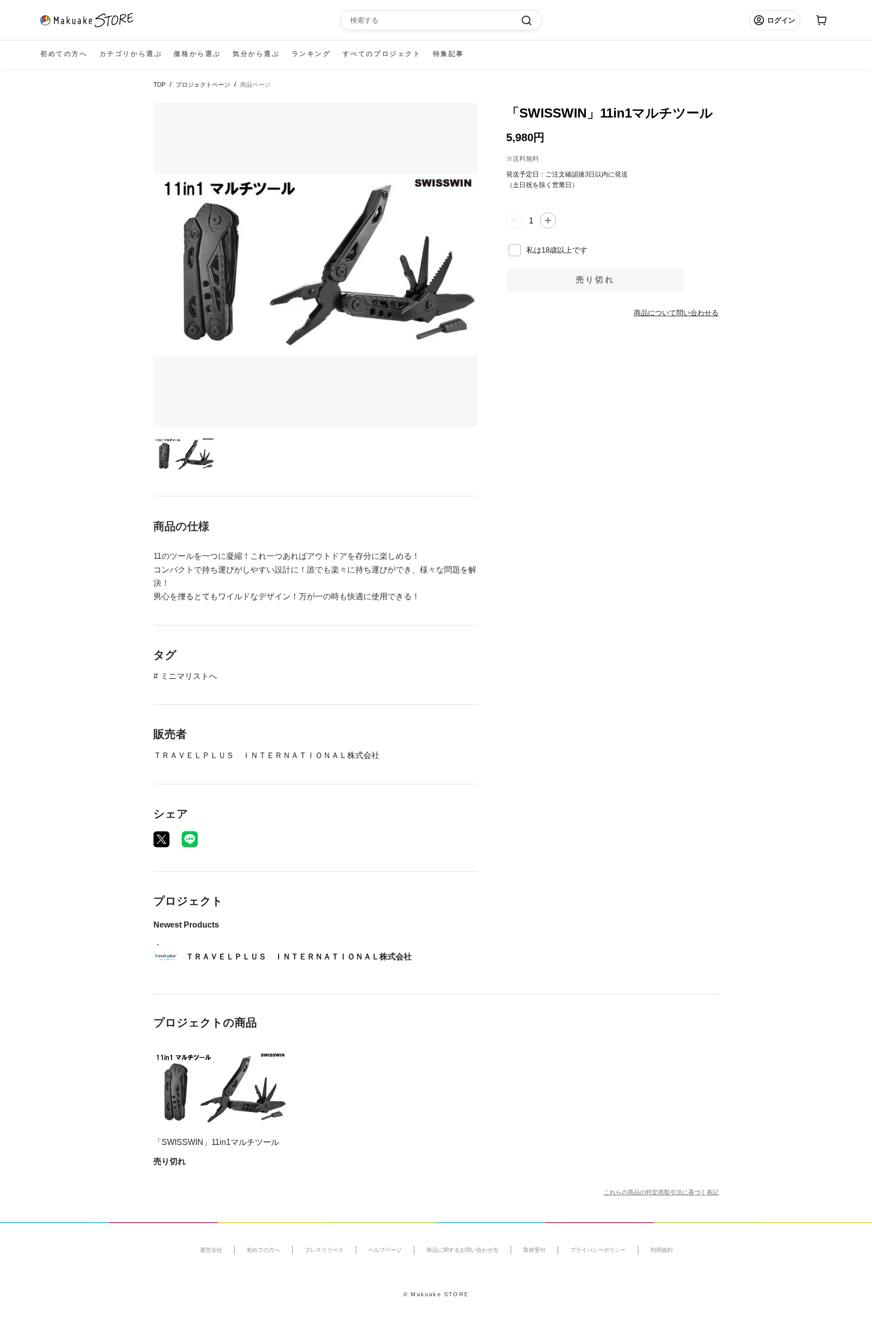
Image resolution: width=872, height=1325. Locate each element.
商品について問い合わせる (676, 312)
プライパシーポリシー (598, 1250)
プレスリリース (324, 1250)
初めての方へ (64, 53)
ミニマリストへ (188, 676)
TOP (159, 84)
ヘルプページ (385, 1250)
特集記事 (448, 53)
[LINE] (190, 839)
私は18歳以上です (556, 249)
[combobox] (436, 20)
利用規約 (661, 1250)
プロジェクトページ (203, 84)
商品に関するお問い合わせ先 (462, 1250)
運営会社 (211, 1250)
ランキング (311, 53)
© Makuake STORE (436, 1294)
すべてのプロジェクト (382, 53)
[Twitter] (161, 839)
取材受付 (534, 1250)
